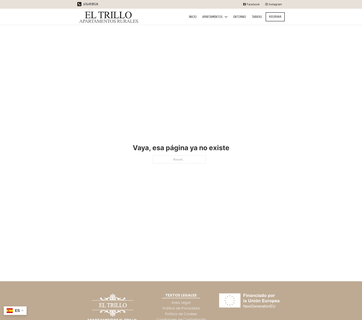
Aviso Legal (181, 302)
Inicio (193, 17)
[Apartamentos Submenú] (226, 17)
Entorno (239, 17)
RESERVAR (275, 16)
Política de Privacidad (181, 308)
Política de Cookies (181, 313)
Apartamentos (212, 17)
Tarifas (257, 17)
